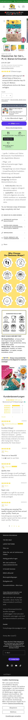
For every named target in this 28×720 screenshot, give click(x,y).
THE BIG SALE (7, 540)
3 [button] (14, 526)
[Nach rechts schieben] (26, 48)
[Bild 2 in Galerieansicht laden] (14, 48)
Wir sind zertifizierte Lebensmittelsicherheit (10, 564)
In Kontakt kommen (9, 569)
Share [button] (5, 244)
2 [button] (11, 526)
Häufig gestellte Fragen (10, 558)
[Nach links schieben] (1, 48)
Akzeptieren (13, 708)
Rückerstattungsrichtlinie (7, 68)
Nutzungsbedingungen (10, 577)
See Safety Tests (8, 139)
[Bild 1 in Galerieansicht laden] (7, 48)
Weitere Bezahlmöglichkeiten (14, 127)
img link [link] (4, 311)
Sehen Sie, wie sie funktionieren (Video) (13, 553)
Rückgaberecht (7, 581)
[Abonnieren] (23, 653)
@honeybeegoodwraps (11, 632)
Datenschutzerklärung (15, 703)
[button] (4, 7)
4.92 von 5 (18, 400)
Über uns (6, 548)
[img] (5, 421)
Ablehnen (13, 712)
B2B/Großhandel (8, 573)
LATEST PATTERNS (9, 544)
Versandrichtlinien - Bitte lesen (13, 585)
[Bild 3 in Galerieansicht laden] (21, 48)
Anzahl (3, 92)
